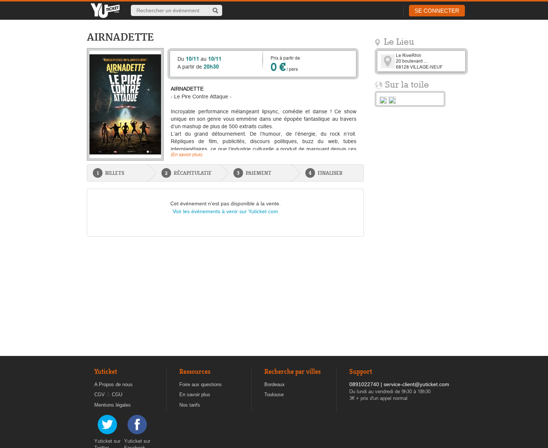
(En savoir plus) (186, 154)
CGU (117, 394)
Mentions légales (112, 405)
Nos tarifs (189, 405)
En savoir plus (194, 394)
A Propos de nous (113, 384)
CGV (99, 394)
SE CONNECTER (437, 10)
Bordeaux (274, 384)
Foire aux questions (200, 384)
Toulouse (274, 394)
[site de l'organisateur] (383, 100)
